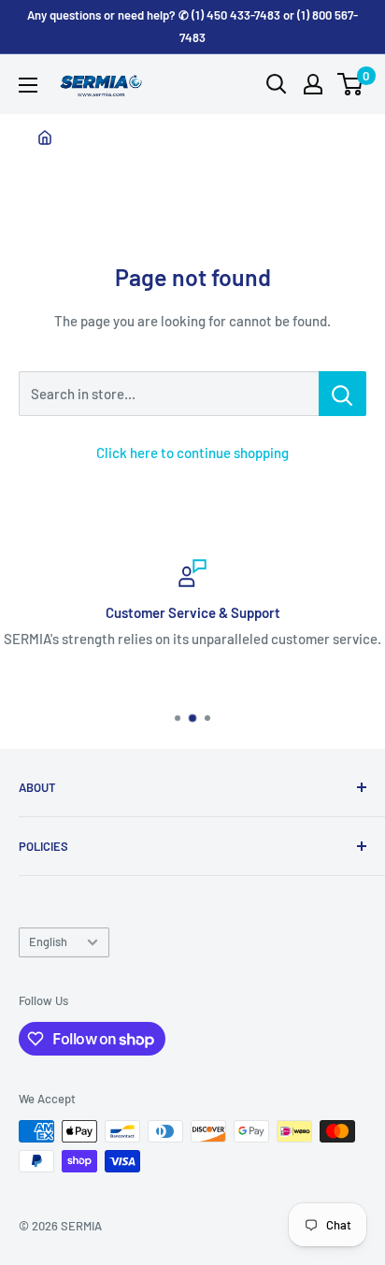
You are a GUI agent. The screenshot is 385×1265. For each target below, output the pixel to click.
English (48, 941)
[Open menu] (28, 85)
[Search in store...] (342, 393)
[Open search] (276, 84)
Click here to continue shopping (192, 452)
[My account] (313, 84)
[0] (351, 84)
